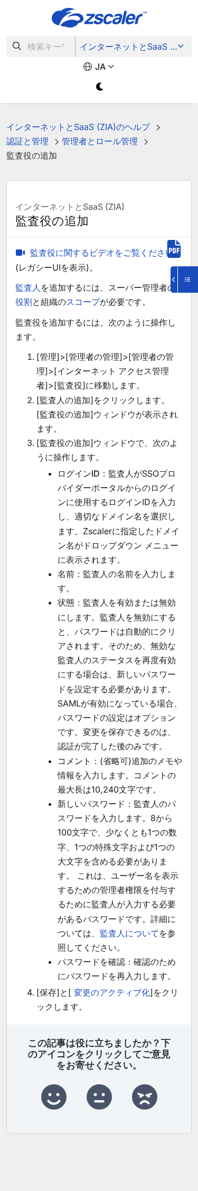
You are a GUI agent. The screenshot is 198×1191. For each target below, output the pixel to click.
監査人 (28, 287)
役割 (23, 301)
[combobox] (41, 46)
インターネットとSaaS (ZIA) (134, 46)
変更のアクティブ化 (112, 992)
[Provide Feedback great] (54, 1097)
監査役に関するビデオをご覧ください (102, 252)
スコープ (83, 301)
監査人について (129, 933)
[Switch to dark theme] (100, 87)
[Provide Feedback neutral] (99, 1097)
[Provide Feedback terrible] (144, 1097)
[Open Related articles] (184, 279)
